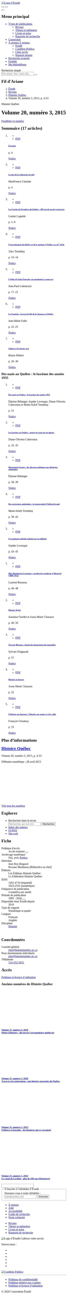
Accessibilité (15, 1211)
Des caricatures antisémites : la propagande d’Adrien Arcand (34, 504)
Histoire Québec (17, 95)
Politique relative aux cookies (24, 1282)
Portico (24, 857)
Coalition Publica (24, 48)
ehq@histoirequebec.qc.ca (22, 950)
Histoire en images (16, 679)
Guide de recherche (19, 1214)
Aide (11, 1207)
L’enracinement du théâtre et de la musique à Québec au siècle (36, 245)
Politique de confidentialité (23, 1279)
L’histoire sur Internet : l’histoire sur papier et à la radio (32, 714)
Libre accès (21, 52)
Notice (12, 158)
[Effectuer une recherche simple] (2, 6)
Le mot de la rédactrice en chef (21, 175)
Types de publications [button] (20, 23)
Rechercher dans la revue (22, 820)
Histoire (12, 926)
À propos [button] (13, 42)
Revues (19, 27)
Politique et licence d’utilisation (18, 977)
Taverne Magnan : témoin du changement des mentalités (32, 645)
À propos (24, 42)
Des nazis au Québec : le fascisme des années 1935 (29, 395)
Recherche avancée (19, 58)
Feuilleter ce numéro (12, 121)
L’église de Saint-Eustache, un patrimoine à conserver (30, 279)
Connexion (14, 39)
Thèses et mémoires (26, 30)
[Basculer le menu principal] (2, 10)
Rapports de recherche (27, 36)
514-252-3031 (16, 962)
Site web (13, 833)
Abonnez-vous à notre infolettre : (22, 1193)
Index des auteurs (18, 827)
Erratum (12, 146)
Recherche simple (11, 70)
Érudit (18, 45)
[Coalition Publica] (12, 1271)
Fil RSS (12, 830)
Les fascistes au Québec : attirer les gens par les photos (31, 432)
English (12, 61)
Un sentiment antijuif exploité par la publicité (27, 539)
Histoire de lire (14, 610)
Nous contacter (16, 1217)
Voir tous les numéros (13, 805)
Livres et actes (23, 33)
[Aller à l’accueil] (10, 2)
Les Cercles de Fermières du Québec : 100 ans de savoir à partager (36, 209)
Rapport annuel (23, 55)
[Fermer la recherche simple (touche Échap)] (6, 6)
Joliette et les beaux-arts (18, 348)
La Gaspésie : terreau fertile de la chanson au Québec (30, 314)
